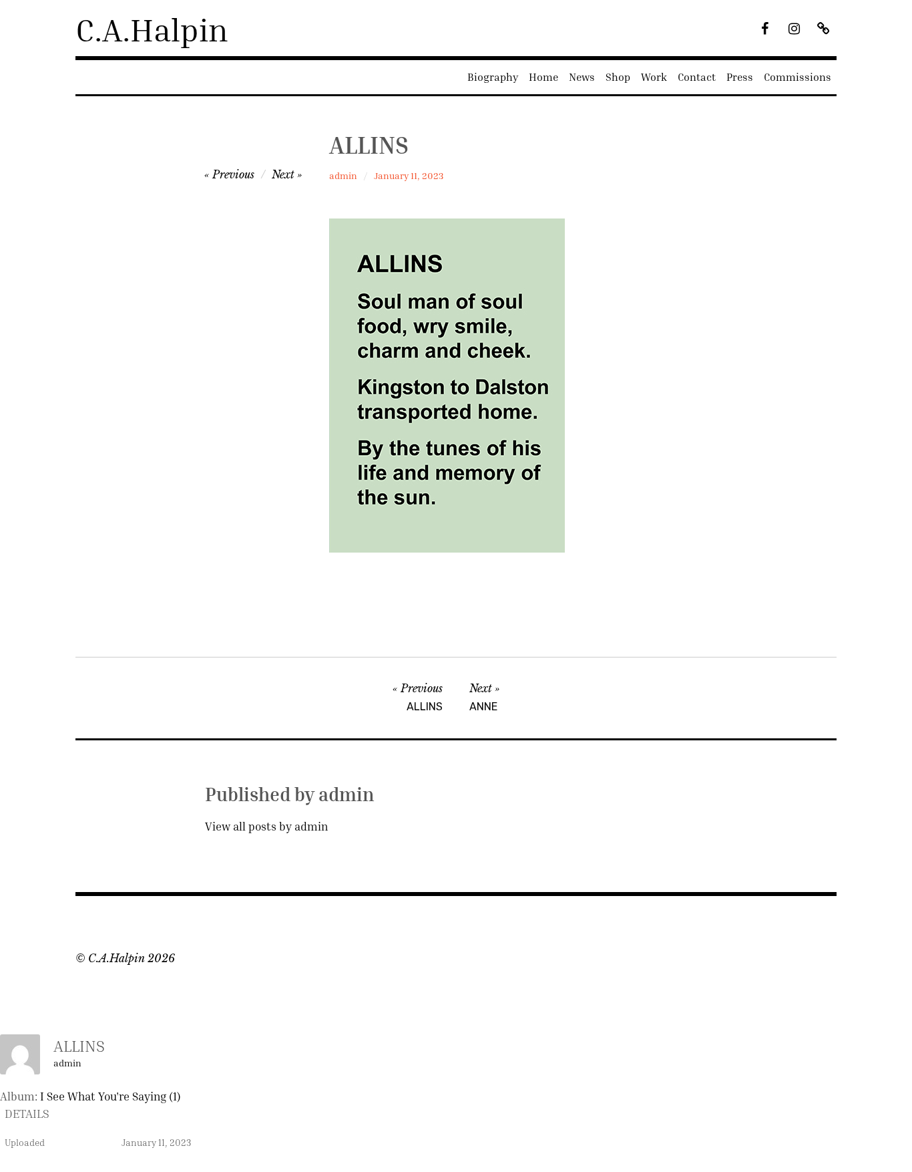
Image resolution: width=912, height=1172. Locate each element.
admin (343, 175)
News (582, 77)
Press (739, 77)
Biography (492, 77)
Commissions (797, 77)
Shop (618, 77)
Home (543, 77)
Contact (697, 77)
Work (654, 77)
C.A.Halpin (151, 29)
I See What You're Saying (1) (110, 1096)
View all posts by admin (266, 826)
